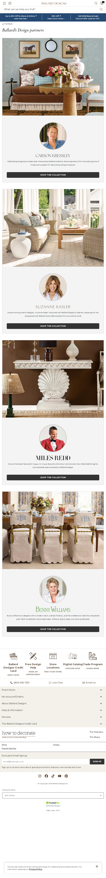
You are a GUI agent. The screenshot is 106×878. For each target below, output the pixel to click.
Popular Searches (9, 748)
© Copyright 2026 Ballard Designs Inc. (53, 783)
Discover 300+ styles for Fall (87, 18)
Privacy (56, 745)
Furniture (9, 24)
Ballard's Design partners (23, 30)
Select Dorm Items (55, 18)
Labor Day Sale (20, 18)
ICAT (58, 810)
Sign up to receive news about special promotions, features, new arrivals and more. (41, 767)
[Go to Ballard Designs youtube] (59, 776)
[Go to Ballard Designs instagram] (39, 776)
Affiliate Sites (8, 790)
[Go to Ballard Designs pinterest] (66, 776)
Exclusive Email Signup (14, 755)
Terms (4, 745)
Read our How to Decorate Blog (14, 737)
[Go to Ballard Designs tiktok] (53, 776)
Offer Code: (51, 810)
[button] (4, 3)
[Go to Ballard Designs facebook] (46, 776)
